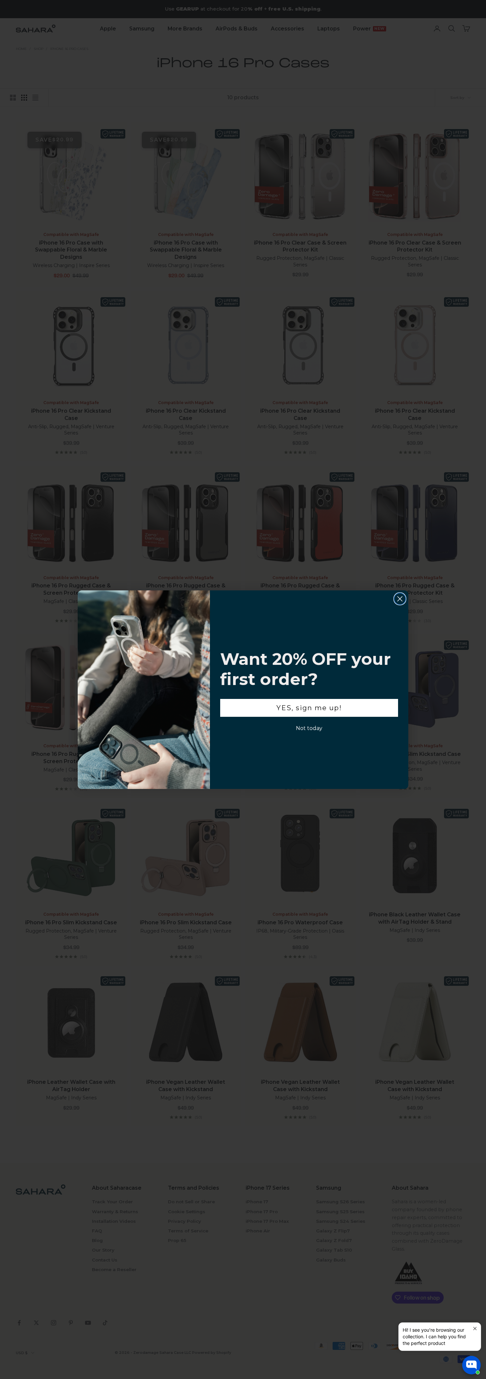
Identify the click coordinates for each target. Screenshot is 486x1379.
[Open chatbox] (471, 1365)
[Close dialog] (400, 599)
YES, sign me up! (309, 708)
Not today (309, 728)
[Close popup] (475, 1328)
